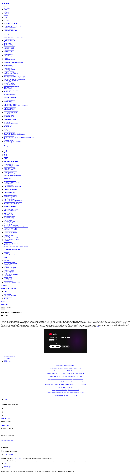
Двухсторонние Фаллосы (10, 112)
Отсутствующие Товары (10, 267)
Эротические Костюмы (10, 231)
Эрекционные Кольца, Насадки (12, 142)
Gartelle (5, 151)
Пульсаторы (7, 92)
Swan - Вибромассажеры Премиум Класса (14, 76)
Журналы (6, 298)
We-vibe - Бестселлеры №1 (10, 84)
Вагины (6, 130)
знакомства (6, 13)
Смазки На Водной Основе (11, 173)
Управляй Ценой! (8, 281)
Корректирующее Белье (10, 210)
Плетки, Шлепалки (9, 52)
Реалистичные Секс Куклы (11, 123)
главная (5, 3)
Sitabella (6, 157)
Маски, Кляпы (7, 43)
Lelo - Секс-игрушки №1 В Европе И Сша (14, 79)
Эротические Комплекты (10, 228)
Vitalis (5, 158)
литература (6, 12)
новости (6, 15)
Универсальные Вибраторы (11, 66)
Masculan (6, 153)
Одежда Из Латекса (9, 48)
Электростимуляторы (9, 59)
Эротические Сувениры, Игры (12, 282)
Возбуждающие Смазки (10, 168)
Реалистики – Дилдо (9, 116)
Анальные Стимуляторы (10, 27)
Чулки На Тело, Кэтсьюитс (11, 221)
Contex (5, 148)
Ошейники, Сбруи (8, 51)
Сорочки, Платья (8, 220)
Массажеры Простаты (9, 138)
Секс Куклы (7, 122)
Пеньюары (6, 236)
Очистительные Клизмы (10, 31)
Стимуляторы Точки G (9, 109)
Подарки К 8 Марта (9, 270)
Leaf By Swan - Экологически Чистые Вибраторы (16, 77)
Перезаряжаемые (8, 68)
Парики (6, 253)
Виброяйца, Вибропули (10, 72)
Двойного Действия (9, 71)
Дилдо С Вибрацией (9, 115)
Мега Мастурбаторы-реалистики (12, 133)
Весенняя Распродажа (9, 262)
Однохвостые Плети (9, 50)
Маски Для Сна (8, 41)
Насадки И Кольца (8, 140)
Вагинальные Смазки (9, 167)
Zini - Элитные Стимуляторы (11, 86)
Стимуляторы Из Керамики (11, 102)
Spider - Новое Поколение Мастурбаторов (14, 134)
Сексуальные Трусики (9, 216)
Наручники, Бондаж (9, 47)
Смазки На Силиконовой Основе (12, 175)
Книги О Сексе (8, 297)
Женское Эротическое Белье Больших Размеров (16, 227)
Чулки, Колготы (8, 224)
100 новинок (7, 8)
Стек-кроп (6, 55)
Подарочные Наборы (9, 273)
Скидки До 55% (8, 277)
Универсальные (8, 65)
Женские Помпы (8, 101)
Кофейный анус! (6, 433)
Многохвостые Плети (9, 46)
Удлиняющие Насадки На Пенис (12, 141)
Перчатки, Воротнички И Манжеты (13, 238)
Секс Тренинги (8, 275)
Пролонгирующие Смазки (10, 171)
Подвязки (6, 240)
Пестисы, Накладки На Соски (11, 254)
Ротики (5, 127)
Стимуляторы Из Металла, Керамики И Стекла (16, 105)
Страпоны (7, 178)
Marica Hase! (5, 425)
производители (8, 361)
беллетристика (7, 294)
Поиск (5, 17)
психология (7, 292)
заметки (21, 458)
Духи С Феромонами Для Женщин (13, 200)
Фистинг (6, 58)
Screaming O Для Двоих (10, 81)
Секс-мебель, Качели (9, 57)
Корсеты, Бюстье (8, 212)
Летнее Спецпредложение (10, 263)
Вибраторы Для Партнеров (11, 73)
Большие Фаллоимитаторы (11, 111)
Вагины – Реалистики (9, 132)
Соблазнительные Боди (10, 218)
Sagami (5, 155)
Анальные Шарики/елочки (11, 30)
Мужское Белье (8, 242)
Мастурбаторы (7, 126)
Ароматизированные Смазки (11, 165)
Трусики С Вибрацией (9, 94)
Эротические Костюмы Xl (10, 232)
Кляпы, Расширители (9, 40)
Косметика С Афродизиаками (11, 203)
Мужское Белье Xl (8, 244)
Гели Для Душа (8, 193)
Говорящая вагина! (7, 440)
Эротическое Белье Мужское (11, 243)
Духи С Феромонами (9, 199)
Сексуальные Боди (8, 214)
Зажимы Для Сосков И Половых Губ (13, 37)
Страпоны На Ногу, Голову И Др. (12, 186)
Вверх (5, 399)
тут (98, 326)
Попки (5, 129)
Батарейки (6, 260)
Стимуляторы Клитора (9, 108)
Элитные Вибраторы (9, 83)
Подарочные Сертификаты (11, 274)
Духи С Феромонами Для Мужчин (13, 202)
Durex (5, 150)
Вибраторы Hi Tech (9, 75)
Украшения (6, 252)
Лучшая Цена (7, 264)
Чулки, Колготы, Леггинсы (11, 225)
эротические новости (9, 356)
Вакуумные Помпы (9, 136)
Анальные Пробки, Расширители (12, 26)
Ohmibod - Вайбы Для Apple (11, 80)
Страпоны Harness (8, 185)
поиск (5, 360)
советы (5, 291)
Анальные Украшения (9, 29)
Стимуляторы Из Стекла (10, 107)
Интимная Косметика (9, 192)
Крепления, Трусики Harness (11, 182)
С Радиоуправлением (9, 69)
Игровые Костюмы (8, 233)
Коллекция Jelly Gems (9, 87)
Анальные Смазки (8, 164)
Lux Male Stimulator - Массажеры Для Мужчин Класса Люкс (19, 137)
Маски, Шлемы (8, 44)
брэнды (6, 9)
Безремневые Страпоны (10, 181)
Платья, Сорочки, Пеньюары (11, 239)
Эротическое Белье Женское (11, 209)
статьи (15, 458)
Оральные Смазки (8, 169)
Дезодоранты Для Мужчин (11, 197)
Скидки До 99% (8, 279)
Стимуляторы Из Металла (10, 104)
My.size (5, 154)
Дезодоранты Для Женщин (11, 196)
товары (5, 6)
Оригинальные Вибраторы (11, 90)
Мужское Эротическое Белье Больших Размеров (16, 246)
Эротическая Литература (10, 295)
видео (5, 10)
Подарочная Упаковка (9, 271)
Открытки (6, 266)
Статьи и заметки (8, 454)
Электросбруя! (5, 418)
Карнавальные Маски (9, 39)
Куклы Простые (8, 125)
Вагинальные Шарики (9, 100)
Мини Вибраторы (8, 88)
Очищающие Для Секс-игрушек (12, 268)
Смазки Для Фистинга (9, 172)
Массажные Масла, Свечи (10, 195)
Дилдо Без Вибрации (9, 113)
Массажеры (7, 91)
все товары (6, 20)
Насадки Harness (8, 183)
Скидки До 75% (8, 278)
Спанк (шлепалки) (8, 54)
